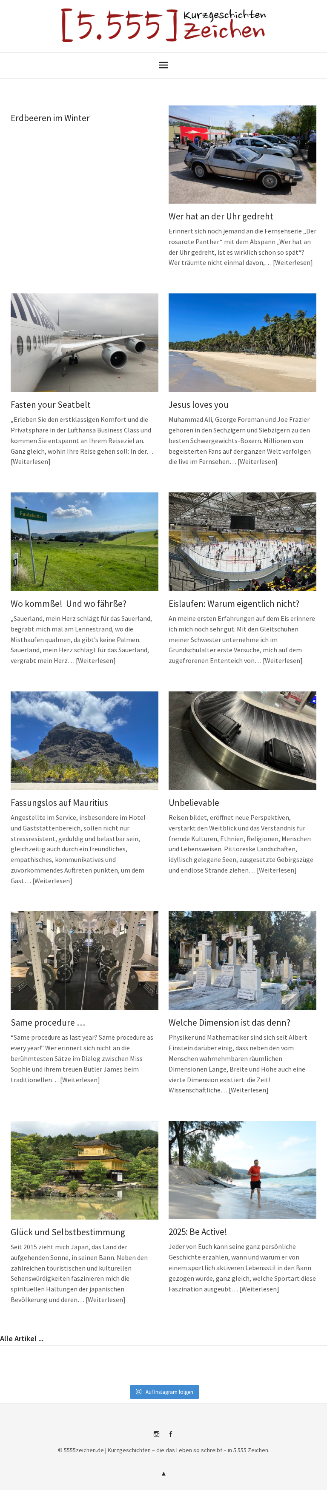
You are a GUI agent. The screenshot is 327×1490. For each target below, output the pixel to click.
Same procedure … (48, 1022)
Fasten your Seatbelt (51, 404)
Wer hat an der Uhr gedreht (221, 216)
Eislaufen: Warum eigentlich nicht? (234, 603)
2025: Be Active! (198, 1231)
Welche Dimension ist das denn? (229, 1022)
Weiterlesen (292, 262)
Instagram (156, 1437)
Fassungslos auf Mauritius (59, 802)
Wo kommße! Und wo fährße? (68, 603)
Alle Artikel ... (21, 1338)
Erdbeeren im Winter (50, 118)
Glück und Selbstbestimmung (68, 1232)
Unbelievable (194, 802)
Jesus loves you (199, 404)
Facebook (170, 1437)
